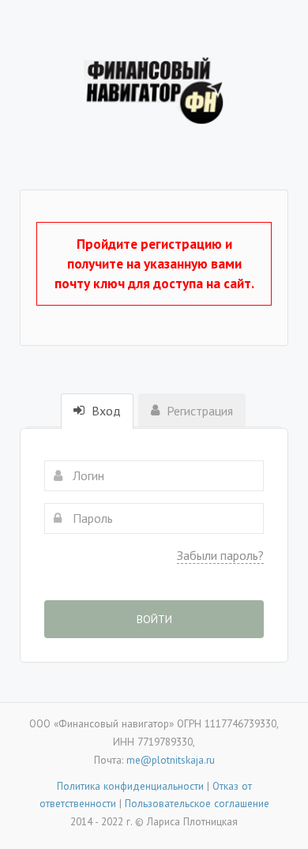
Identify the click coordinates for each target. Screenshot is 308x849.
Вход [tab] (104, 411)
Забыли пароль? (220, 555)
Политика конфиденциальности (130, 786)
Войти (154, 619)
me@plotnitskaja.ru (170, 760)
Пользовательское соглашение (197, 803)
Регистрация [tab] (198, 411)
